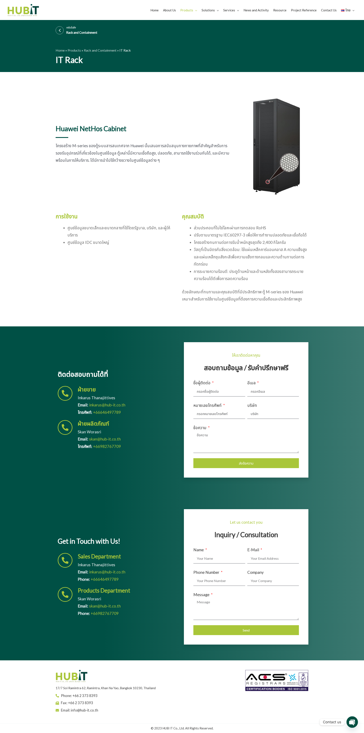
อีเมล (252, 382)
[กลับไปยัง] (60, 30)
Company (255, 572)
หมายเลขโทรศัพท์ (207, 405)
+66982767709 (107, 446)
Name (199, 549)
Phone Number (206, 572)
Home (60, 50)
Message (201, 594)
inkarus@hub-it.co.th (107, 404)
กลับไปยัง (71, 27)
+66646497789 (107, 412)
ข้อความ (200, 427)
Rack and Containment (100, 50)
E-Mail (253, 549)
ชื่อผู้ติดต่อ (202, 382)
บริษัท (252, 405)
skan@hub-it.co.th (105, 439)
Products (74, 50)
